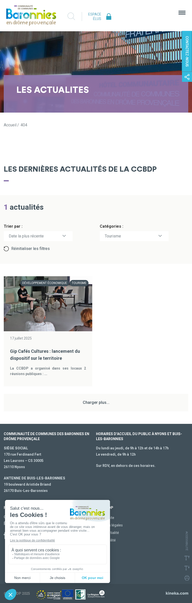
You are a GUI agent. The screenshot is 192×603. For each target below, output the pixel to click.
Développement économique (44, 283)
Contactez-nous (187, 51)
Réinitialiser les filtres (30, 248)
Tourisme (113, 236)
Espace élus (94, 16)
